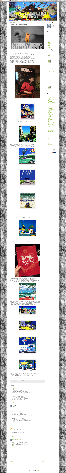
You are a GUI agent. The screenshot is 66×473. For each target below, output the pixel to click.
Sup (48, 51)
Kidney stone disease (51, 77)
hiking (48, 41)
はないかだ (49, 110)
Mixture (49, 118)
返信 (13, 402)
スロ (13, 388)
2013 (48, 88)
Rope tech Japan (50, 108)
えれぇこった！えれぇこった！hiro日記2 (51, 101)
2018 (48, 60)
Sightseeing (49, 49)
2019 (48, 59)
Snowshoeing (50, 50)
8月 (49, 67)
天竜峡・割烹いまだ (50, 119)
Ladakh (49, 42)
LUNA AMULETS (50, 104)
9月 (49, 66)
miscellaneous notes (50, 44)
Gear (48, 40)
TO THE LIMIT (50, 112)
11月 (49, 63)
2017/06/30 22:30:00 (19, 405)
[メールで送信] (19, 380)
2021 (48, 56)
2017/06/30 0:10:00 (16, 388)
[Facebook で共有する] (22, 380)
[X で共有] (21, 380)
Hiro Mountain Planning (51, 99)
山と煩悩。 (49, 111)
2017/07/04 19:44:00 (19, 439)
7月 (49, 68)
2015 (48, 86)
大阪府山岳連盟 (50, 144)
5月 (49, 78)
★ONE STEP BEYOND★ (51, 139)
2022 (48, 55)
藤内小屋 (49, 120)
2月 (49, 82)
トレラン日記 (49, 128)
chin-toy (49, 113)
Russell (49, 48)
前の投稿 (43, 461)
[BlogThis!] (20, 380)
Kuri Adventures (50, 106)
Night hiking (49, 46)
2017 (48, 61)
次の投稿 (11, 461)
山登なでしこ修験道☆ (51, 130)
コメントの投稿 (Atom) (14, 463)
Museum (49, 45)
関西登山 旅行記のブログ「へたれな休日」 (51, 133)
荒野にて (49, 121)
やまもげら (49, 117)
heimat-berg (49, 105)
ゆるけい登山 (49, 129)
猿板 (48, 107)
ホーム (27, 461)
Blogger (38, 470)
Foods (48, 39)
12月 (49, 62)
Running (49, 47)
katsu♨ (13, 405)
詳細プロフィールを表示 (50, 29)
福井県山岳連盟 (50, 145)
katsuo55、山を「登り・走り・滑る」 (51, 126)
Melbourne (49, 43)
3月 (49, 81)
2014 (48, 87)
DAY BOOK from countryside (50, 116)
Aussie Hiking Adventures (51, 109)
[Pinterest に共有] (23, 380)
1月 (49, 83)
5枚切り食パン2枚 (50, 114)
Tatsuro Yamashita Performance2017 (51, 71)
